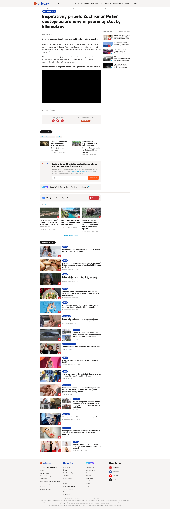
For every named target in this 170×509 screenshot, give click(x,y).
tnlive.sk (45, 8)
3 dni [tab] (124, 32)
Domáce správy (44, 473)
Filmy (87, 486)
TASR (63, 254)
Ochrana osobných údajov (48, 484)
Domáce (94, 3)
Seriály (88, 483)
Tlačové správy (67, 478)
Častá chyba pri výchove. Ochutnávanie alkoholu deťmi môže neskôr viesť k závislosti (81, 375)
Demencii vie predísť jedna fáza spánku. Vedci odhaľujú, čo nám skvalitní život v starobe (80, 306)
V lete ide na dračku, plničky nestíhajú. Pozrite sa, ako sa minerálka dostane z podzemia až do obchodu (121, 51)
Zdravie (65, 246)
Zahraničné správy (45, 476)
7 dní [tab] (128, 32)
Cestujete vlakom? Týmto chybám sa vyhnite (80, 417)
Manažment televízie (69, 486)
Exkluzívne (85, 3)
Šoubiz (65, 470)
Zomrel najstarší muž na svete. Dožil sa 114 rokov (81, 347)
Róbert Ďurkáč (86, 231)
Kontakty (42, 470)
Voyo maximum (90, 467)
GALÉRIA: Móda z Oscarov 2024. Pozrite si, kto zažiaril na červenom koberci (86, 446)
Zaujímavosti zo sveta (69, 343)
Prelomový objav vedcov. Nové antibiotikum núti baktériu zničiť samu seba (81, 250)
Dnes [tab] (121, 32)
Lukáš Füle (43, 229)
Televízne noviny (91, 470)
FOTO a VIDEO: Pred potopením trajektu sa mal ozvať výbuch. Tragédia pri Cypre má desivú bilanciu (121, 44)
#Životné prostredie (47, 137)
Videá (135, 3)
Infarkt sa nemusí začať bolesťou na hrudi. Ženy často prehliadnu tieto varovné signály (122, 37)
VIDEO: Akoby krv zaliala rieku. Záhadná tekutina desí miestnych (70, 222)
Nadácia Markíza (68, 489)
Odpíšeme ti (66, 492)
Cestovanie (66, 414)
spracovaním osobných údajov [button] (81, 171)
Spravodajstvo (90, 473)
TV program (66, 467)
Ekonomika (117, 3)
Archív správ (43, 478)
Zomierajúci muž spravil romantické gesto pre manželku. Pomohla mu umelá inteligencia (80, 320)
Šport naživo (90, 478)
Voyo (90, 187)
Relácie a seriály (68, 473)
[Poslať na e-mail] (58, 121)
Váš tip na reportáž (50, 467)
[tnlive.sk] (41, 3)
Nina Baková (66, 323)
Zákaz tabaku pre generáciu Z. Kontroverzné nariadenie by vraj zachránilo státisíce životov (80, 278)
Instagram (116, 467)
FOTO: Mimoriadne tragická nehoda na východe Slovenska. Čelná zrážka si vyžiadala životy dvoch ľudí (121, 65)
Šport (127, 3)
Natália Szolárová (65, 227)
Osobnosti (66, 475)
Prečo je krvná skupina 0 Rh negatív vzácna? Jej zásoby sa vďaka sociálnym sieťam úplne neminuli (81, 432)
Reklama (65, 481)
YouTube (115, 475)
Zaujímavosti (51, 8)
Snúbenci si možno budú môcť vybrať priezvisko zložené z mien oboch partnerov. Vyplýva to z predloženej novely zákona (81, 389)
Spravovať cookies (45, 489)
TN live (76, 3)
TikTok (114, 479)
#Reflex (59, 137)
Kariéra (65, 483)
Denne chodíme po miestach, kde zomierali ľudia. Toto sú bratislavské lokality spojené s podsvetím (87, 334)
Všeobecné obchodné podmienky (50, 481)
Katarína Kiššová (67, 419)
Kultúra (65, 357)
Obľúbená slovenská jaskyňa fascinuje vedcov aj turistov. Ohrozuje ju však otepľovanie (59, 146)
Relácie (88, 481)
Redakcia (43, 487)
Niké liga (88, 475)
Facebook (116, 471)
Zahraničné (105, 3)
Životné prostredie (61, 8)
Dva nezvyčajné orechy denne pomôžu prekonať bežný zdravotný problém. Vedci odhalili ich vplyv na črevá (81, 265)
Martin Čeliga (66, 269)
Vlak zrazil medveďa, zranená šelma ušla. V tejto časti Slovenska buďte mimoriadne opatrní (90, 224)
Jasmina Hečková (67, 364)
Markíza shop (67, 494)
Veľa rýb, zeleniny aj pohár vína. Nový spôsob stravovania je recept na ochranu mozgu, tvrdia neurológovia (81, 293)
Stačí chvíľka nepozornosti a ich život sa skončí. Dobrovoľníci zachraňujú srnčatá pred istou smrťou (91, 147)
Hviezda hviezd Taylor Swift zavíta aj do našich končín (81, 361)
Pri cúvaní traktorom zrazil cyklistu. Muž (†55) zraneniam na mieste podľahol (122, 58)
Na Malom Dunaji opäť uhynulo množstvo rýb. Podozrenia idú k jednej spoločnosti (49, 223)
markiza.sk (76, 450)
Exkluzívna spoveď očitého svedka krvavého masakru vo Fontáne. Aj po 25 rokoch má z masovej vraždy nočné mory (86, 404)
